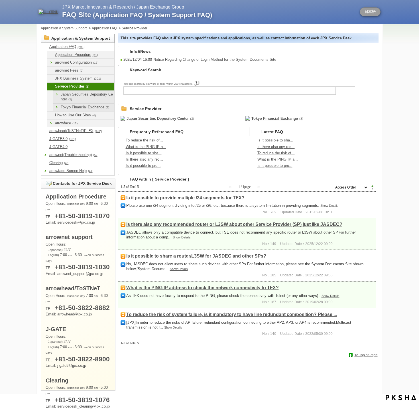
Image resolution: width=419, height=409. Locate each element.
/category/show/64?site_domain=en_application (51, 115)
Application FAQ (104, 28)
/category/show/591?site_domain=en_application (45, 139)
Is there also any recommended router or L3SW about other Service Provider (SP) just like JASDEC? (234, 224)
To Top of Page (366, 355)
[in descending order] (372, 189)
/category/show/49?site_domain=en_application (51, 78)
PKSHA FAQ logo (401, 397)
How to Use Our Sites (75, 115)
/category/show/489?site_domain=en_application (45, 131)
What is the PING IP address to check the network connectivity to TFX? (202, 287)
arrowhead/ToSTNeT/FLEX (75, 131)
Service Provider (72, 86)
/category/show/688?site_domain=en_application (45, 147)
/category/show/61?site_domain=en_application (51, 86)
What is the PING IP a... (146, 147)
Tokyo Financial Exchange (85, 107)
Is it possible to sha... (144, 153)
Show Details (329, 205)
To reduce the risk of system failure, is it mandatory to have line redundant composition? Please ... (231, 314)
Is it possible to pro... (143, 165)
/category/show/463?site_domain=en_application (45, 163)
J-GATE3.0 (62, 139)
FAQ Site (137, 15)
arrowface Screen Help (71, 171)
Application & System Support (64, 28)
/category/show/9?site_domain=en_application (45, 46)
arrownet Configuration (76, 62)
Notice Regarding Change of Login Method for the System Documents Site (214, 59)
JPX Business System (78, 78)
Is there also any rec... (144, 159)
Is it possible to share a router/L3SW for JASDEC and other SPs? (196, 256)
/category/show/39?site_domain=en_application (51, 54)
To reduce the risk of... (144, 140)
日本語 (370, 12)
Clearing (59, 163)
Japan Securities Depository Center (87, 96)
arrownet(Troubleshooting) (73, 155)
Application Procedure (76, 54)
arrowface (66, 123)
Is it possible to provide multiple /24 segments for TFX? (185, 197)
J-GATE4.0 (58, 147)
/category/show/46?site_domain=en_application (51, 70)
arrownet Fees (69, 70)
